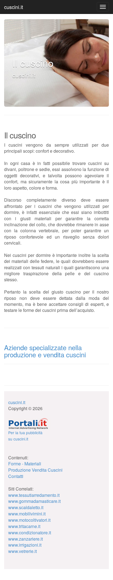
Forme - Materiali (24, 463)
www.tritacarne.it (24, 526)
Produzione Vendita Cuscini (35, 470)
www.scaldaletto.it (25, 507)
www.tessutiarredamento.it (34, 495)
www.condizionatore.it (29, 532)
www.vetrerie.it (22, 551)
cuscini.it (13, 6)
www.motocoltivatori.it (29, 520)
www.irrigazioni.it (24, 545)
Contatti (15, 476)
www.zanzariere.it (25, 539)
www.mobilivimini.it (27, 514)
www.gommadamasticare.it (34, 501)
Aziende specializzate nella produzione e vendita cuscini (45, 351)
